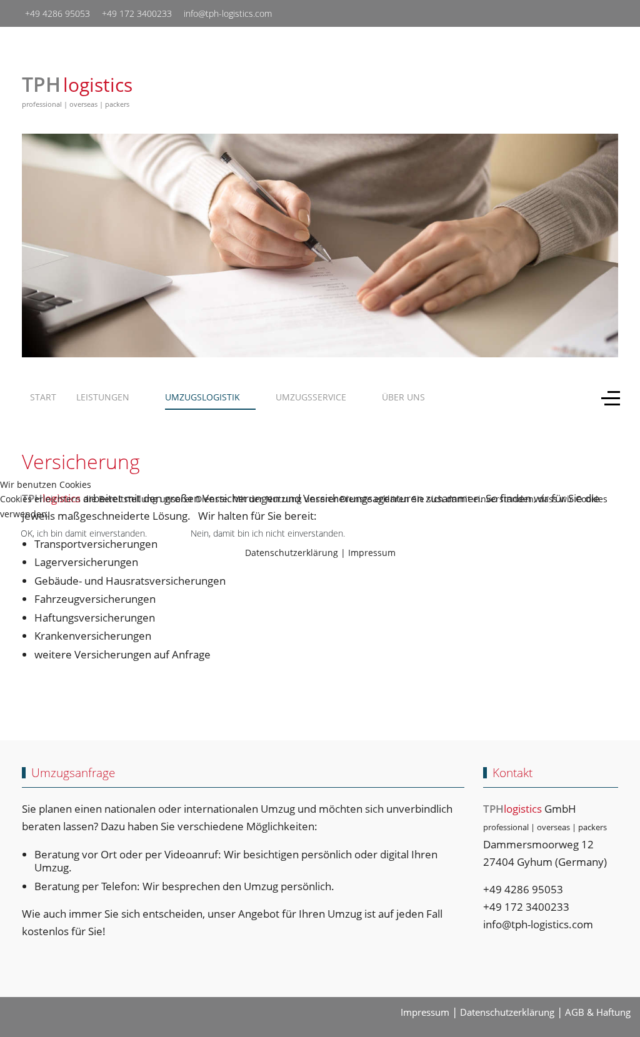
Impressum (372, 552)
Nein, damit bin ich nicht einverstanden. (268, 533)
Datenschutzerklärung (291, 552)
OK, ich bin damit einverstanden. (84, 533)
